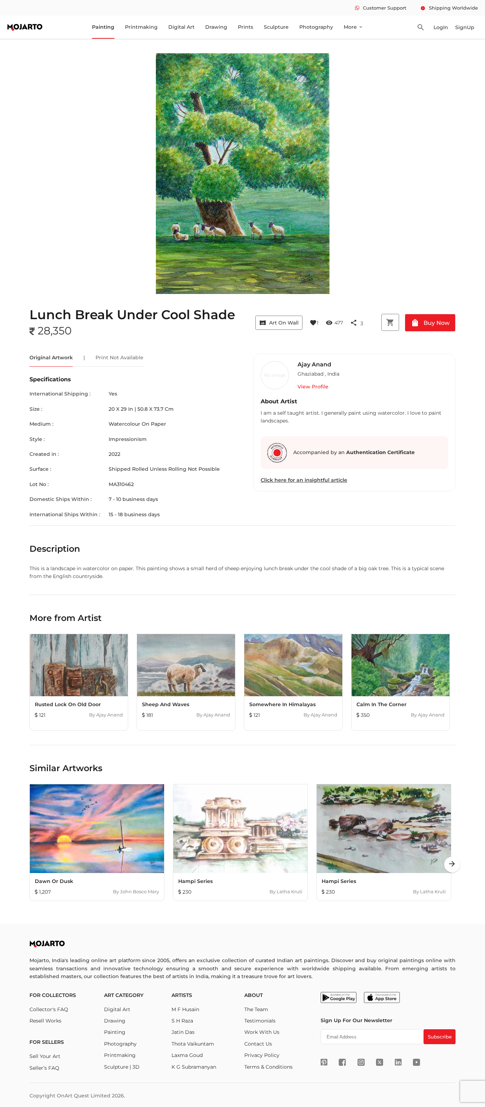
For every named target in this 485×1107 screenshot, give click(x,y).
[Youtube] (416, 1062)
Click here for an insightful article (304, 480)
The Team (256, 1009)
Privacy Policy (261, 1055)
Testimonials (260, 1021)
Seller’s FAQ (44, 1068)
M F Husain (185, 1009)
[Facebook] (342, 1062)
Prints (245, 27)
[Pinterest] (324, 1062)
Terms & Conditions (268, 1067)
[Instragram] (361, 1062)
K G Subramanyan (193, 1067)
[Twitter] (379, 1062)
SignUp (464, 27)
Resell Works (45, 1021)
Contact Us (258, 1044)
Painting (103, 27)
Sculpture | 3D (122, 1067)
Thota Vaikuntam (192, 1044)
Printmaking (141, 27)
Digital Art (181, 27)
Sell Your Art (44, 1056)
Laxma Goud (187, 1055)
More (353, 27)
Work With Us (261, 1032)
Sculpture (276, 27)
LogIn (441, 27)
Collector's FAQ (48, 1009)
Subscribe (440, 1037)
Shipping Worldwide (449, 8)
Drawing (216, 27)
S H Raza (182, 1021)
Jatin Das (183, 1032)
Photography (316, 27)
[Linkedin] (398, 1062)
